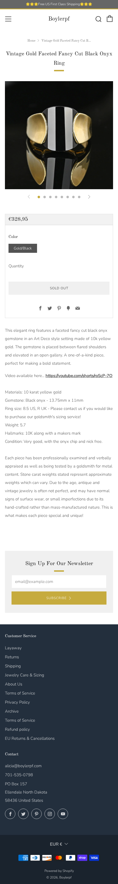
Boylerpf (59, 19)
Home (31, 40)
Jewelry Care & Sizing (24, 675)
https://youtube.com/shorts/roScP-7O (79, 375)
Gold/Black (23, 248)
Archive (12, 711)
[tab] (39, 197)
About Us (13, 684)
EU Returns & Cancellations (30, 738)
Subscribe (56, 598)
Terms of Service (20, 693)
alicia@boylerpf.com (23, 766)
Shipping (13, 666)
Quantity (16, 266)
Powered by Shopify (59, 871)
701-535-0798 (19, 775)
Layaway (13, 648)
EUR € (56, 844)
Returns (12, 657)
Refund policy (17, 729)
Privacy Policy (17, 702)
